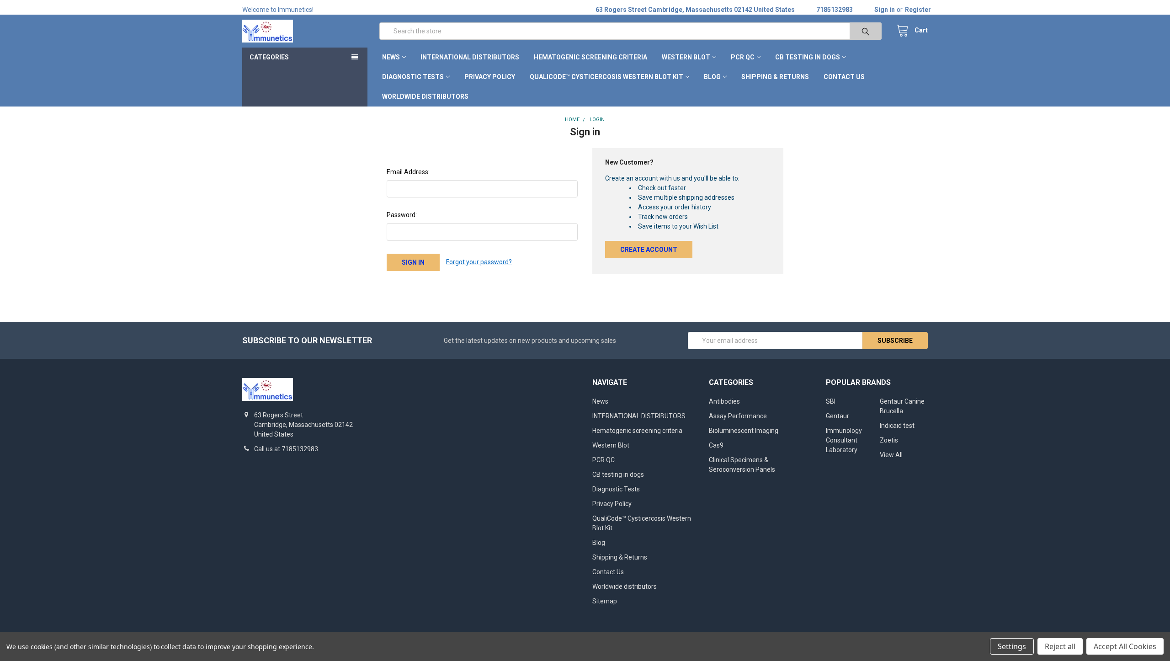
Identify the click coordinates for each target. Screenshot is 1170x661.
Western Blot (686, 57)
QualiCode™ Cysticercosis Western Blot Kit (606, 76)
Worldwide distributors (425, 96)
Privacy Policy (489, 76)
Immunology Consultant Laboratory (844, 440)
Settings (1012, 646)
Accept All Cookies (1125, 646)
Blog (712, 76)
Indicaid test (897, 425)
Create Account (648, 249)
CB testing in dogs (807, 57)
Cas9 (716, 445)
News (391, 57)
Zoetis (889, 440)
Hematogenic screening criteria (590, 57)
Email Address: (408, 172)
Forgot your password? (479, 262)
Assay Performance (738, 416)
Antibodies (724, 401)
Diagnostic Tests (413, 76)
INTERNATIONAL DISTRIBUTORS (469, 57)
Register (918, 9)
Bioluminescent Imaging (743, 430)
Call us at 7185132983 (286, 449)
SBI (830, 401)
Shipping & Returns (775, 76)
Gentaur (837, 416)
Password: (402, 215)
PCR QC (743, 57)
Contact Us (844, 76)
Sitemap (604, 601)
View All (891, 454)
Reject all (1060, 646)
